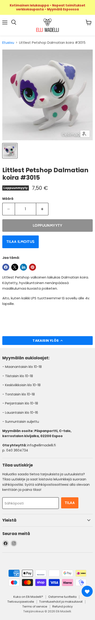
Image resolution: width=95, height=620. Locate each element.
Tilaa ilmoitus (20, 241)
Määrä (7, 198)
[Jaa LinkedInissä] (23, 267)
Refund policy (62, 606)
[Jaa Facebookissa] (5, 267)
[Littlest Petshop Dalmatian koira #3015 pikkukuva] (10, 150)
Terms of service (34, 606)
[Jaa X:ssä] (14, 267)
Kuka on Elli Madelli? (28, 597)
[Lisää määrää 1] (42, 209)
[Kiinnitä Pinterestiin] (32, 267)
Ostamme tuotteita (62, 597)
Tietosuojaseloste (20, 601)
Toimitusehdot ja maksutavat (61, 601)
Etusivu (8, 42)
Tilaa (70, 503)
